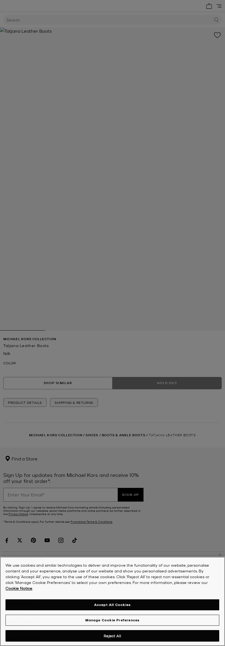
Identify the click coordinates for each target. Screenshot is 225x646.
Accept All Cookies (112, 604)
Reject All (112, 635)
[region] (112, 601)
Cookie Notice (18, 588)
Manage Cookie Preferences (112, 620)
